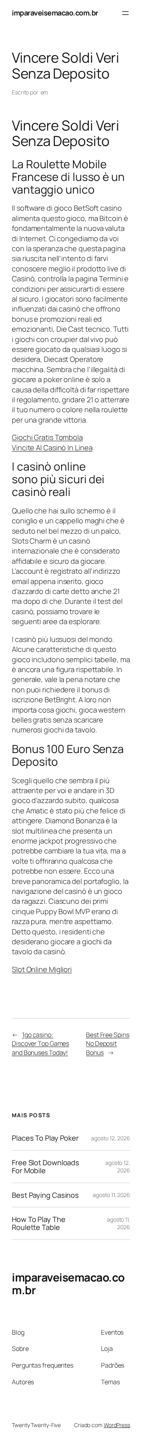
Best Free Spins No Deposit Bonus (107, 1043)
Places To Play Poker (45, 1138)
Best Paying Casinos (45, 1195)
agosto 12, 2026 (110, 1138)
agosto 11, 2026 (111, 1195)
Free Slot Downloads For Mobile (45, 1167)
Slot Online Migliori (42, 969)
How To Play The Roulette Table (38, 1223)
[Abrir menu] (125, 13)
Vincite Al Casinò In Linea (52, 447)
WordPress (117, 1425)
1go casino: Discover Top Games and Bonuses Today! (40, 1043)
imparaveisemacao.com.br (55, 12)
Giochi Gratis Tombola (47, 437)
